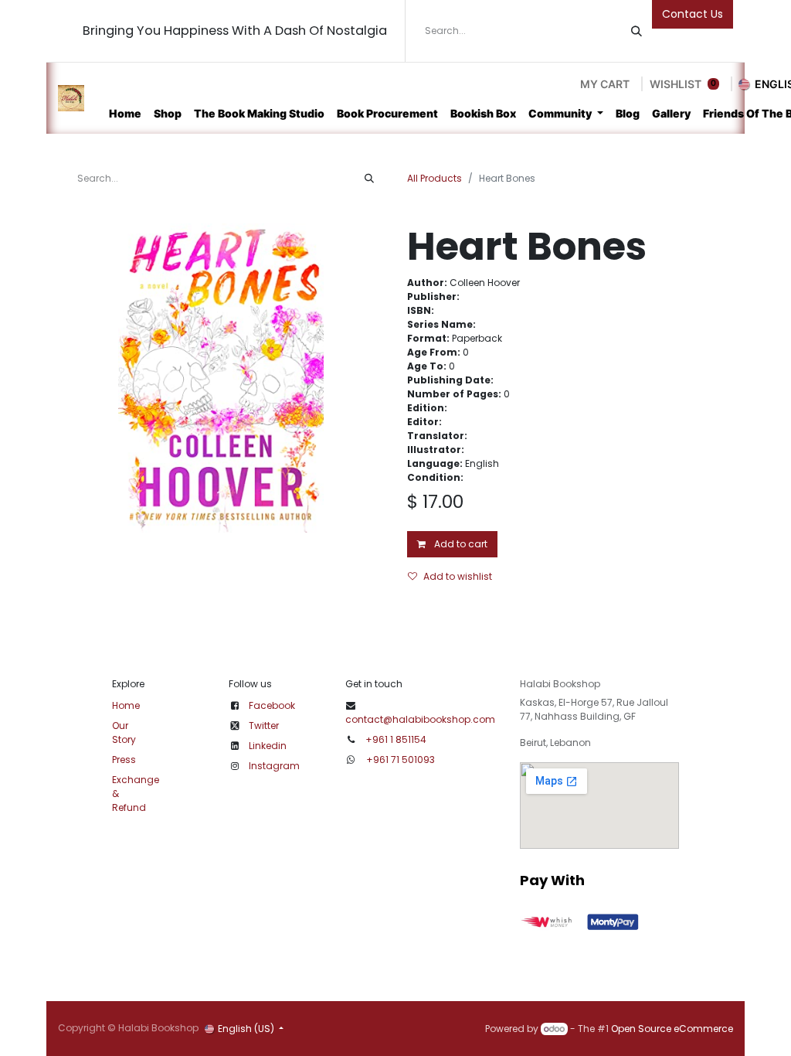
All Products (434, 178)
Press (124, 759)
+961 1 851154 (395, 739)
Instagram (274, 765)
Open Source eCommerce (672, 1028)
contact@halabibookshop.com (420, 719)
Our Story (124, 732)
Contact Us (692, 14)
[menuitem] (125, 113)
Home (126, 705)
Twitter (264, 725)
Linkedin (268, 745)
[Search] (636, 31)
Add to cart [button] (459, 543)
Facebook (272, 705)
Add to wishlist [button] (457, 576)
